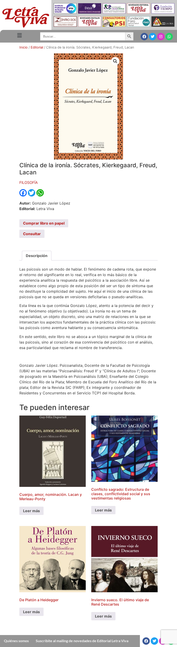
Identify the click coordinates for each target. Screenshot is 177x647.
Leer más (31, 510)
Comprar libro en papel (44, 223)
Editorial (37, 47)
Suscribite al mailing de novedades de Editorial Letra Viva (82, 640)
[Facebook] (144, 36)
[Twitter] (152, 36)
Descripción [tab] (36, 255)
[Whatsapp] (169, 36)
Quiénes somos (16, 640)
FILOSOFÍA (28, 182)
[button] (19, 35)
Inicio (23, 47)
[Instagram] (161, 36)
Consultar (32, 233)
